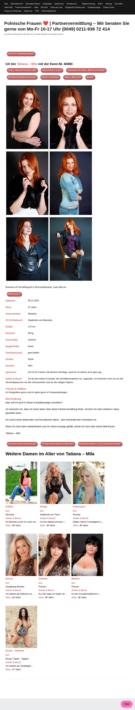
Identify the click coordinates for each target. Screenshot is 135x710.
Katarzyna (79, 506)
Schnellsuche (71, 4)
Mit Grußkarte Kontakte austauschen (22, 77)
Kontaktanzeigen (94, 7)
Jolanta (42, 578)
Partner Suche (108, 7)
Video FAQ (8, 7)
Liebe (36, 7)
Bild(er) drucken (14, 294)
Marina (75, 578)
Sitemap (109, 4)
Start (6, 4)
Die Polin (44, 7)
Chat (126, 704)
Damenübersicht (17, 4)
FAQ (37, 11)
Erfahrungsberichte (49, 11)
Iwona (9, 578)
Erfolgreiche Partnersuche (75, 7)
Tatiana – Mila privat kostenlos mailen (22, 70)
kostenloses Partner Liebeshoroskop (22, 444)
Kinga (43, 506)
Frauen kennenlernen (23, 7)
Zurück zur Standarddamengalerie (21, 54)
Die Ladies (119, 4)
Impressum (28, 11)
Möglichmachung (88, 4)
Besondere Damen (33, 4)
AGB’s (100, 4)
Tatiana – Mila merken (72, 77)
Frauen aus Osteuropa (12, 11)
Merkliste (90, 77)
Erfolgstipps (47, 4)
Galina (9, 506)
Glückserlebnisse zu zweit (52, 70)
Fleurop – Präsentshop (50, 77)
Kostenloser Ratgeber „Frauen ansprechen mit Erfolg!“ (100, 444)
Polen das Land (56, 7)
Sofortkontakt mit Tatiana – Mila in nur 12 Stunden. (86, 70)
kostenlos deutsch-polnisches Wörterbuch (58, 444)
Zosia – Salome (15, 650)
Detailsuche (59, 4)
